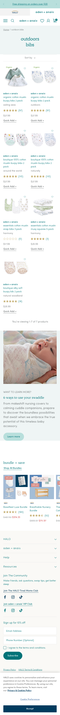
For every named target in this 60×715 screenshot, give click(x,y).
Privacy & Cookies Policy (20, 691)
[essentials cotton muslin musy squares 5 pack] (44, 205)
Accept (30, 709)
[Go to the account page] (48, 21)
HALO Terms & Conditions (30, 670)
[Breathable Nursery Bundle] (42, 487)
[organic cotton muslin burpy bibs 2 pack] (16, 77)
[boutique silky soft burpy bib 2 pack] (16, 268)
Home (6, 30)
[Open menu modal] (5, 21)
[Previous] (3, 4)
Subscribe (13, 656)
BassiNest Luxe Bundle (15, 507)
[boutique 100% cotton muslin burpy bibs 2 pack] (16, 139)
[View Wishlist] (42, 21)
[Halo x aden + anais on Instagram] (13, 597)
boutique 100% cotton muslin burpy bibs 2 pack (14, 163)
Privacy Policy (9, 670)
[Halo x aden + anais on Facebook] (5, 597)
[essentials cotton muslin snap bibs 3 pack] (16, 205)
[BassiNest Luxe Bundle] (15, 487)
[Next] (56, 4)
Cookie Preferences (30, 699)
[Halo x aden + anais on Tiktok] (21, 597)
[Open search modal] (12, 21)
